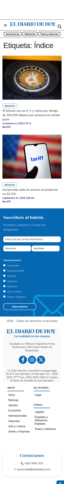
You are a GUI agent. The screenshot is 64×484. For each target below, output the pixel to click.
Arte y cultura (14, 291)
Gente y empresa (16, 296)
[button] (5, 25)
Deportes (12, 286)
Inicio (11, 394)
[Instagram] (32, 360)
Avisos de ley (13, 34)
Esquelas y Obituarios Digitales (41, 420)
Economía (14, 410)
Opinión (11, 276)
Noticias (13, 400)
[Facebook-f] (23, 360)
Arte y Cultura (16, 426)
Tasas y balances (49, 34)
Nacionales (13, 265)
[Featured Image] (32, 99)
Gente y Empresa (19, 431)
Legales (39, 411)
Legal (38, 394)
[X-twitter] (41, 360)
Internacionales (15, 270)
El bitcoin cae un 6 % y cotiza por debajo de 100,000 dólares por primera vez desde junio (31, 115)
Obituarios (29, 34)
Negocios (12, 281)
